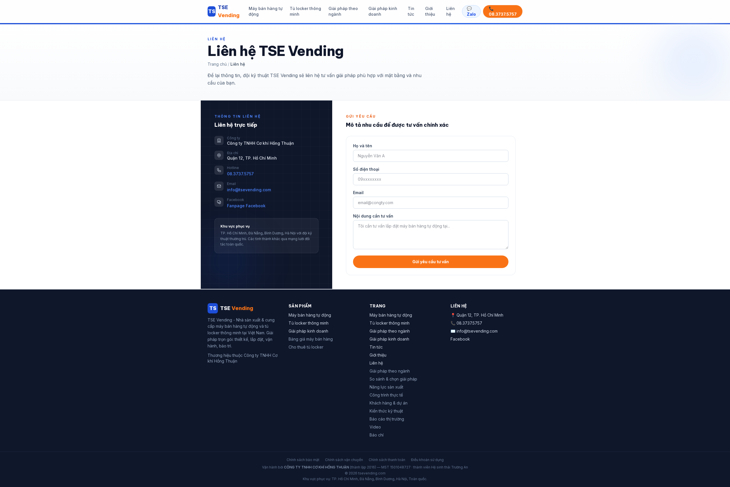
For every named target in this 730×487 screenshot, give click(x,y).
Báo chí (377, 434)
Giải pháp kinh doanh (382, 11)
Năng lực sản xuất (386, 387)
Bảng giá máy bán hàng (311, 339)
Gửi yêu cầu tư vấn (430, 261)
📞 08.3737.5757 (503, 11)
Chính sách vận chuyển (344, 460)
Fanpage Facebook (246, 205)
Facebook (460, 339)
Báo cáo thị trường (387, 418)
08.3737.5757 (240, 173)
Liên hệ (450, 11)
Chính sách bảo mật (303, 460)
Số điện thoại (366, 169)
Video (375, 426)
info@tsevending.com (249, 189)
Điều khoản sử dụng (427, 460)
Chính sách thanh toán (387, 460)
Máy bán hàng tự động (266, 11)
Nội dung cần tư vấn (373, 216)
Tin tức (411, 11)
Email (358, 192)
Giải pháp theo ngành (343, 11)
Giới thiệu (430, 11)
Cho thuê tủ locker (306, 347)
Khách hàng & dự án (388, 403)
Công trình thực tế (386, 395)
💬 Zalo (471, 11)
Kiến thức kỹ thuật (386, 410)
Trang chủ (217, 64)
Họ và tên (362, 145)
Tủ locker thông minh (305, 11)
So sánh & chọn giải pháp (393, 379)
